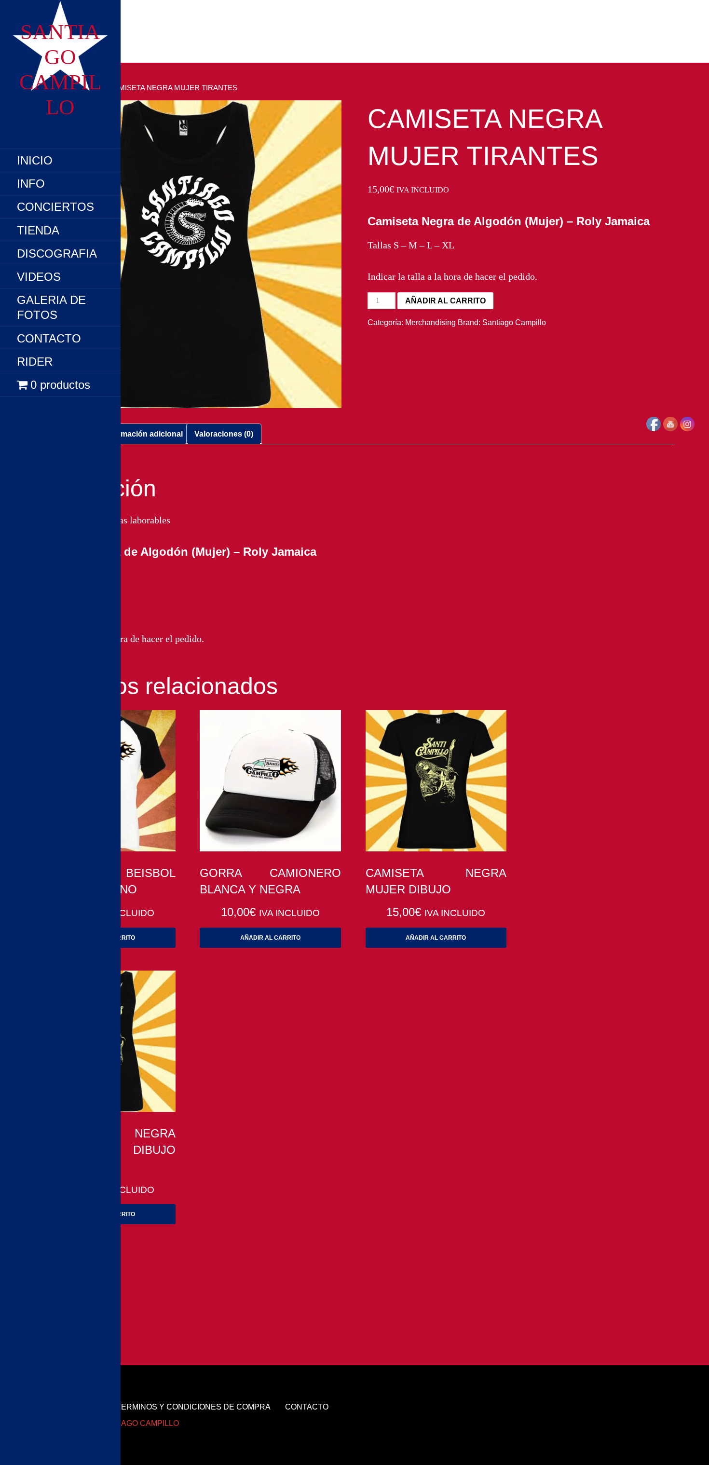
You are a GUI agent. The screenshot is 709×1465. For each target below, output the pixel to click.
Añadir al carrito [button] (270, 937)
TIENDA (38, 230)
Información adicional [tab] (143, 434)
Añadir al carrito (445, 301)
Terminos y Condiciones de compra (193, 1407)
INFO (31, 183)
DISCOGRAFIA (57, 253)
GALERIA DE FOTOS (51, 307)
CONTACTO (49, 338)
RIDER (35, 361)
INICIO (35, 160)
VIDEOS (39, 276)
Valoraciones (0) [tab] (223, 434)
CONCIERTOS (55, 206)
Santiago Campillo (514, 322)
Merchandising (430, 322)
